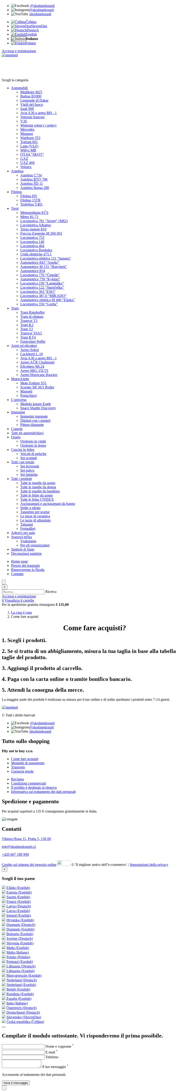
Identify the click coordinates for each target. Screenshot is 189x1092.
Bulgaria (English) (19, 934)
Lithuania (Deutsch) (20, 966)
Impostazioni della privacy (149, 865)
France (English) (18, 902)
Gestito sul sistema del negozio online (29, 865)
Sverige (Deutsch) (19, 938)
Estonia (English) (19, 892)
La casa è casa (21, 612)
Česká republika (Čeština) (25, 1022)
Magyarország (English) (23, 975)
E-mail (51, 1052)
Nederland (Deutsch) (21, 980)
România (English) (20, 994)
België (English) (18, 989)
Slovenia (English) (19, 943)
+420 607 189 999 (15, 854)
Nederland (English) (21, 985)
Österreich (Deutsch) (21, 1008)
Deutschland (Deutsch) (23, 1012)
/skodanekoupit (40, 14)
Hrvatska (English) (20, 920)
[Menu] (4, 582)
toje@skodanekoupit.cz (19, 847)
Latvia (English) (18, 911)
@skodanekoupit (42, 6)
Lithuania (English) (20, 971)
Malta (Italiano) (17, 952)
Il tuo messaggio (55, 1067)
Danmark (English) (20, 929)
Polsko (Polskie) (18, 957)
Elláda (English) (18, 888)
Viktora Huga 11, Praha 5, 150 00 (26, 839)
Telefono (51, 1057)
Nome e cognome (59, 1046)
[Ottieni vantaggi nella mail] (4, 1027)
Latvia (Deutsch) (18, 906)
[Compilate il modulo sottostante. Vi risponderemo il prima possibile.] (4, 1087)
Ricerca (50, 592)
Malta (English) (17, 948)
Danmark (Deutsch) (20, 925)
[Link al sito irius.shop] (64, 865)
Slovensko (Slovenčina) (23, 1017)
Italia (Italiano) (17, 1003)
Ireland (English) (18, 915)
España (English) (18, 999)
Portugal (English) (19, 962)
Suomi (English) (18, 897)
